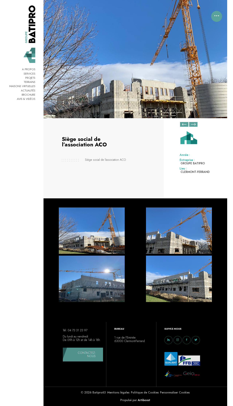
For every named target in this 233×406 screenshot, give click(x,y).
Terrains (29, 82)
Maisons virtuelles (22, 86)
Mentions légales (118, 392)
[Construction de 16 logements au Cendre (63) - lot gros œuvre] (193, 125)
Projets (30, 78)
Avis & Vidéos (26, 99)
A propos (28, 69)
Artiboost (144, 400)
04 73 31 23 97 (77, 330)
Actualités (28, 91)
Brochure (28, 95)
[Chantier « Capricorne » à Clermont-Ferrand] (184, 124)
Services (29, 74)
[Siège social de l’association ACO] (92, 231)
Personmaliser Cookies (175, 392)
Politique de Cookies (145, 392)
